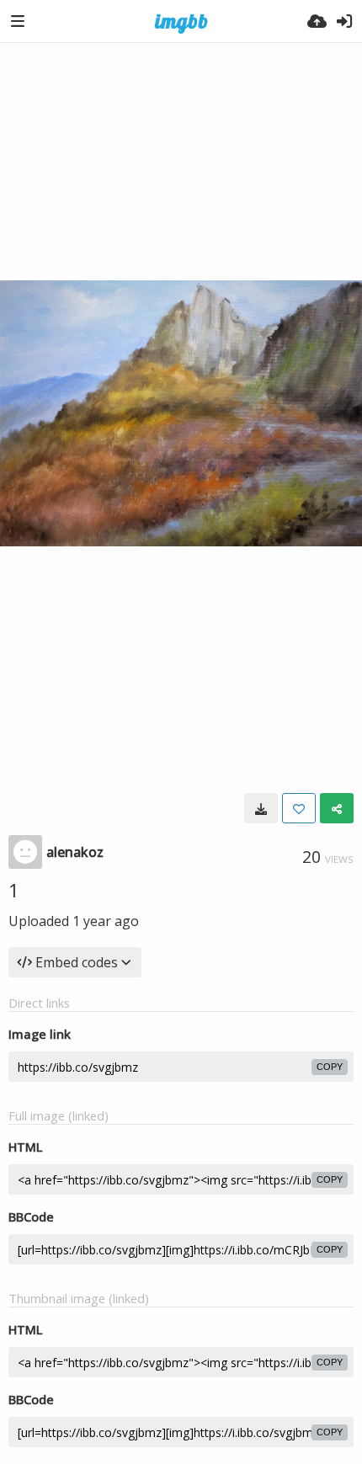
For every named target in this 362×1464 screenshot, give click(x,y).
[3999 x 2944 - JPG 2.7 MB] (261, 808)
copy (330, 1067)
